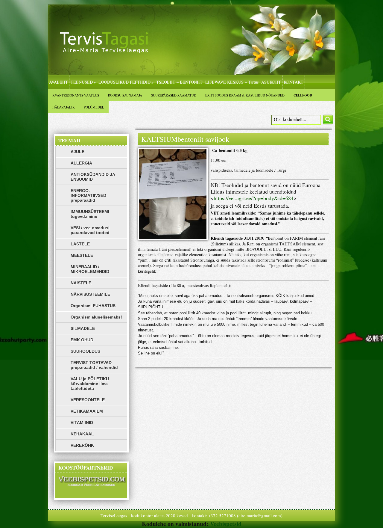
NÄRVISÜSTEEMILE (90, 294)
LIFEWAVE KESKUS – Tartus (232, 82)
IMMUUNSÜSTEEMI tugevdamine (90, 214)
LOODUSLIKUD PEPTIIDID (125, 82)
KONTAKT (293, 82)
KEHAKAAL (82, 434)
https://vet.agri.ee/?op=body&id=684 (254, 198)
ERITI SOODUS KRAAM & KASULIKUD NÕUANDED (245, 95)
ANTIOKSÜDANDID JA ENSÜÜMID (93, 177)
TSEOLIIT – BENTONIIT (179, 82)
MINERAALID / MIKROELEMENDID (90, 269)
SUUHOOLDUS (85, 351)
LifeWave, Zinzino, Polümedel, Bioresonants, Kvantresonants (109, 48)
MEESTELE (82, 255)
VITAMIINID (82, 422)
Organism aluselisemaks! (96, 317)
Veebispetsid (225, 523)
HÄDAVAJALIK (63, 107)
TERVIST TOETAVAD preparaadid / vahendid (94, 365)
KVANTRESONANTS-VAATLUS (75, 95)
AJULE (77, 151)
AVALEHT (58, 82)
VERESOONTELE (88, 399)
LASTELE (80, 244)
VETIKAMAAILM (87, 411)
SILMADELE (83, 328)
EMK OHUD (82, 339)
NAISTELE (81, 282)
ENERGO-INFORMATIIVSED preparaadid (88, 195)
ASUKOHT (271, 82)
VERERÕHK (82, 445)
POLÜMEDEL (94, 107)
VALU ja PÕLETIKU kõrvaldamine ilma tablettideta (90, 383)
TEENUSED (83, 82)
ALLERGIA (81, 163)
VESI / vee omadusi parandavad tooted (90, 230)
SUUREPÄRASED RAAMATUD (173, 95)
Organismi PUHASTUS (93, 305)
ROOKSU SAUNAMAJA (125, 95)
